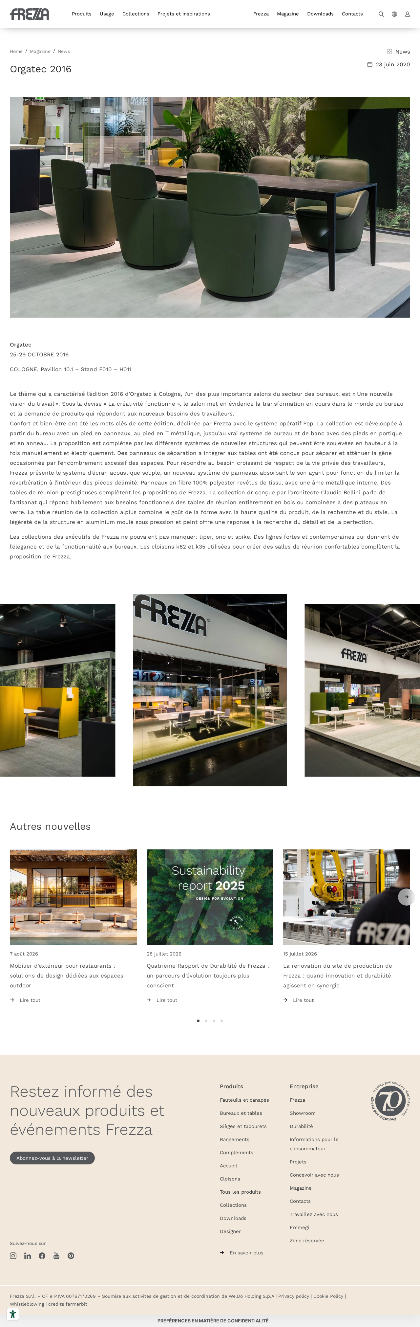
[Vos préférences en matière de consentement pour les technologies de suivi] (213, 1321)
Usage (107, 13)
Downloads (320, 13)
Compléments (236, 1152)
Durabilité (301, 1126)
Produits (82, 13)
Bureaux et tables (241, 1112)
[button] (381, 14)
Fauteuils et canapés (244, 1099)
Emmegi (299, 1227)
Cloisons (230, 1178)
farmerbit (76, 1304)
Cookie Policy (328, 1296)
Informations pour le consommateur (314, 1144)
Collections (135, 13)
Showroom (303, 1112)
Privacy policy (293, 1296)
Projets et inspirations (184, 13)
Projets (298, 1161)
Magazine (288, 13)
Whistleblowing (27, 1304)
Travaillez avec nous (314, 1214)
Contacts (352, 13)
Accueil (228, 1165)
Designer (230, 1231)
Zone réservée (307, 1240)
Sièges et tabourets (243, 1126)
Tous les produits (240, 1191)
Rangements (234, 1139)
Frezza (261, 13)
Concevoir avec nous (314, 1174)
